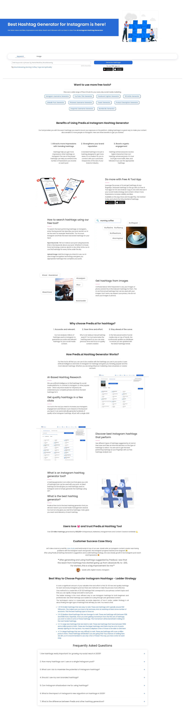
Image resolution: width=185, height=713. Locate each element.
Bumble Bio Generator (107, 109)
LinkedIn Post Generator (55, 102)
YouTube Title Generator (83, 96)
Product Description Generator (127, 102)
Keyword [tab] (20, 56)
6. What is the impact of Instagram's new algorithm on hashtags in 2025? (72, 693)
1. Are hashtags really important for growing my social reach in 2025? (70, 653)
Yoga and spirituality (44, 67)
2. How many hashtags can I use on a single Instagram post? (67, 661)
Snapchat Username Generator (81, 109)
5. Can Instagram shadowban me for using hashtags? (64, 685)
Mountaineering (19, 67)
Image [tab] (39, 56)
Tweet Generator (104, 102)
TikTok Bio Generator (132, 96)
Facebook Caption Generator (108, 96)
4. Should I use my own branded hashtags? (59, 677)
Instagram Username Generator (57, 96)
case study (71, 548)
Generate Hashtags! (113, 62)
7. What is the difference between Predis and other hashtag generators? (72, 701)
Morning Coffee (31, 67)
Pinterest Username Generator (81, 102)
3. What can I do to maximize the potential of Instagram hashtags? (70, 669)
